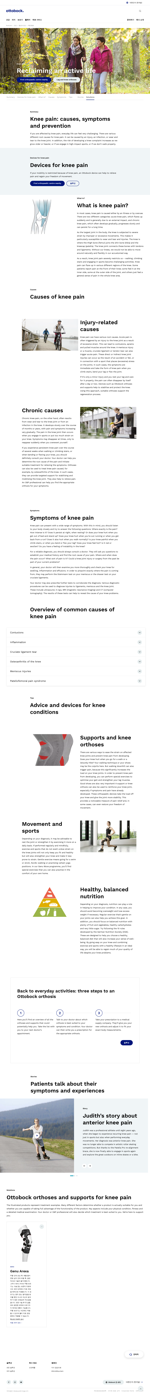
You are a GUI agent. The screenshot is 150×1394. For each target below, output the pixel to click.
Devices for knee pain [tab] (26, 97)
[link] (8, 19)
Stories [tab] (81, 97)
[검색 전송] (140, 11)
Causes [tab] (51, 97)
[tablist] (75, 98)
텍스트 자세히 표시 (17, 1319)
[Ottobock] (15, 11)
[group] (75, 61)
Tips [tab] (70, 97)
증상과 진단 (22, 25)
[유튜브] (21, 1382)
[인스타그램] (15, 1382)
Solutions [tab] (90, 97)
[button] (84, 1165)
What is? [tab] (42, 97)
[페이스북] (9, 1382)
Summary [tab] (11, 97)
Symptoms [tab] (61, 97)
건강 (15, 25)
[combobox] (134, 3)
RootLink (9, 25)
